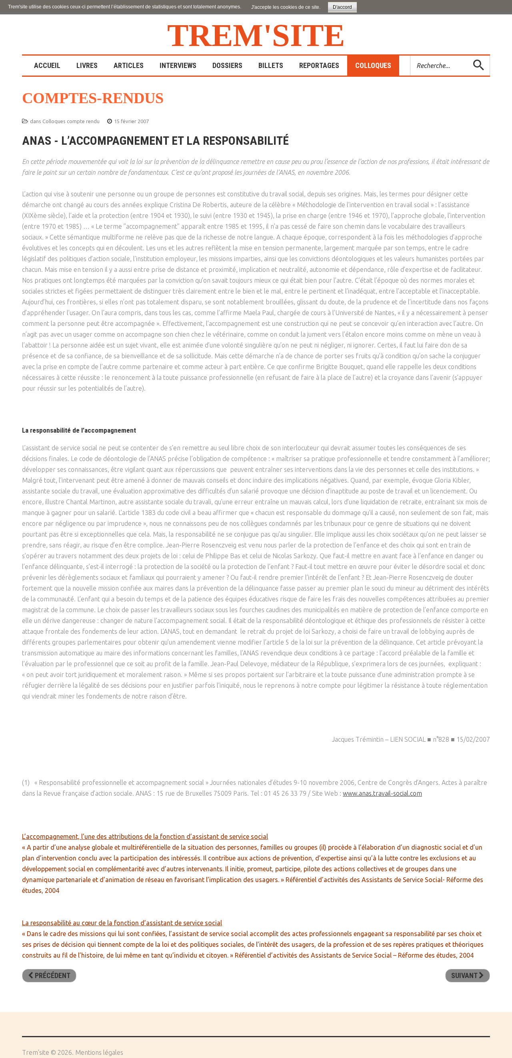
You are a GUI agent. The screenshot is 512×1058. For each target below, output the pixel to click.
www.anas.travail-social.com (382, 793)
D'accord (342, 7)
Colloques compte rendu (71, 121)
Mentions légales (99, 1052)
